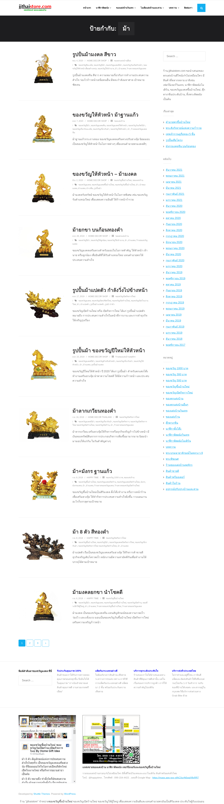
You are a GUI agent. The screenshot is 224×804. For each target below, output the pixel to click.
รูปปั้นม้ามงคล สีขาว (94, 54)
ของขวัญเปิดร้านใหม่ (121, 301)
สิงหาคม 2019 (174, 296)
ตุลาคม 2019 (173, 284)
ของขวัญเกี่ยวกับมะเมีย (82, 129)
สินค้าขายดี (172, 471)
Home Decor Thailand (100, 417)
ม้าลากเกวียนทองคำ (94, 411)
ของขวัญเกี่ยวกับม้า (101, 129)
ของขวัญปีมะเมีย (86, 65)
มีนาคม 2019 (173, 320)
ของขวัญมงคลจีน (98, 125)
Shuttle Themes (41, 794)
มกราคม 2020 (174, 266)
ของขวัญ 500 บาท (176, 380)
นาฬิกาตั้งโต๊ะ (174, 428)
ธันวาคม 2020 (174, 206)
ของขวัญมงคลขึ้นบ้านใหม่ (103, 185)
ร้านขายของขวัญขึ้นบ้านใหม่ (109, 606)
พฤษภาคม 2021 (175, 175)
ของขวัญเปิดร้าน (102, 425)
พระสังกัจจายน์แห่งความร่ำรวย (184, 128)
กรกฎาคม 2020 (175, 236)
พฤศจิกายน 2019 (175, 278)
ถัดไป (45, 643)
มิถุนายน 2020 (174, 242)
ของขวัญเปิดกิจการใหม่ (125, 296)
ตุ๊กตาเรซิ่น (172, 422)
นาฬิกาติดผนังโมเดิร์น (178, 440)
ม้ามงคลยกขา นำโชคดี (97, 592)
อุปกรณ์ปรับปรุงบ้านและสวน (182, 489)
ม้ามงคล (122, 68)
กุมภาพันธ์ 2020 (175, 260)
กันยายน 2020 (174, 224)
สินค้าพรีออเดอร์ (175, 477)
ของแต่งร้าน (119, 121)
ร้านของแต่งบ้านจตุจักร (125, 357)
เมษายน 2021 (174, 181)
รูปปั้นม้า (98, 188)
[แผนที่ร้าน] (111, 763)
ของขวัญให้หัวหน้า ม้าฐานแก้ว (105, 114)
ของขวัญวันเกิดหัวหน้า (133, 65)
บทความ (171, 447)
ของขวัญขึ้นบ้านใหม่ (123, 180)
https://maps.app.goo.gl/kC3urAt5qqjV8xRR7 (175, 777)
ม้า (116, 68)
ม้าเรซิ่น (89, 188)
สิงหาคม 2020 (174, 230)
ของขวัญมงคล (85, 185)
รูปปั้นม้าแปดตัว (97, 304)
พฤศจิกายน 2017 (175, 345)
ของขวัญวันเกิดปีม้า (136, 125)
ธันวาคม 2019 (174, 272)
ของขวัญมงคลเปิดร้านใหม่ (128, 482)
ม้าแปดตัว (85, 304)
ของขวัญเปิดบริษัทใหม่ (101, 301)
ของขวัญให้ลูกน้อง (98, 240)
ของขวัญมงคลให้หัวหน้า (117, 125)
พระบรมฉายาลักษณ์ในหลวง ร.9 (184, 453)
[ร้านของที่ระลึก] (47, 782)
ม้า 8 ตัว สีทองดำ (90, 531)
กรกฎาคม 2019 (175, 302)
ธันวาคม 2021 (174, 169)
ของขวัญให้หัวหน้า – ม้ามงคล (104, 174)
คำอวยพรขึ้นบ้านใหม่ (178, 122)
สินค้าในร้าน (173, 483)
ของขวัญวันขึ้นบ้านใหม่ (125, 185)
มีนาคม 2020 (173, 254)
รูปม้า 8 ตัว (109, 304)
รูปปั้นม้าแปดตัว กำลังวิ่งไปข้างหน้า (110, 290)
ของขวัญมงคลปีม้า (114, 65)
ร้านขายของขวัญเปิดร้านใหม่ (127, 485)
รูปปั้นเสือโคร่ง (174, 140)
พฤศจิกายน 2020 (175, 212)
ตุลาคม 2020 (173, 218)
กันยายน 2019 (174, 290)
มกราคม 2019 (174, 332)
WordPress (70, 794)
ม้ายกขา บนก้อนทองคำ (97, 229)
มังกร (143, 482)
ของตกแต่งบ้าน (122, 236)
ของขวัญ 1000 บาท (114, 477)
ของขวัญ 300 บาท (176, 374)
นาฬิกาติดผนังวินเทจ (177, 434)
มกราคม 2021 (174, 200)
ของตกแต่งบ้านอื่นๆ (122, 61)
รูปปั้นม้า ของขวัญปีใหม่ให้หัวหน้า (108, 350)
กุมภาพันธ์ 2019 (175, 326)
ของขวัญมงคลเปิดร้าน (106, 482)
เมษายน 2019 (174, 314)
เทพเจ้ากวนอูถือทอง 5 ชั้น (180, 134)
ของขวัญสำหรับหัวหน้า (105, 361)
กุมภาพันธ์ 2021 (175, 194)
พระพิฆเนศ (172, 459)
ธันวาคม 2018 (174, 338)
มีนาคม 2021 (173, 188)
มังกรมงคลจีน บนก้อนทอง (181, 146)
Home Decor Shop (97, 61)
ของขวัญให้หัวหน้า (119, 129)
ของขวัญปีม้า (99, 65)
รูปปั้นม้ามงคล (97, 365)
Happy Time (93, 477)
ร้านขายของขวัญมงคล (136, 68)
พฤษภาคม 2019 (175, 308)
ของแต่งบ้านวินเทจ (176, 410)
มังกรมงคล (77, 485)
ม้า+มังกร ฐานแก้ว (92, 471)
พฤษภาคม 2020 (175, 248)
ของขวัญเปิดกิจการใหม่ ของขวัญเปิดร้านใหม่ (97, 546)
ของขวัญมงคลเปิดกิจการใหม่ (121, 542)
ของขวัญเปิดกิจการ (121, 421)
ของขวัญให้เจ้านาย (106, 68)
